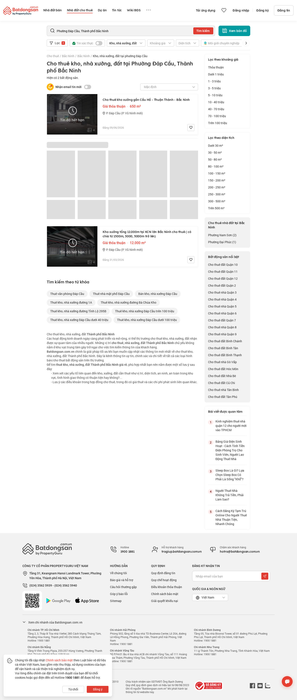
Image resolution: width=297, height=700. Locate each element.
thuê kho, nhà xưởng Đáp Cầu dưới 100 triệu (147, 320)
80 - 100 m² (216, 166)
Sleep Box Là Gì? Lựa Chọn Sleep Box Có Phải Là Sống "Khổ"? (229, 474)
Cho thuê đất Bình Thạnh (225, 355)
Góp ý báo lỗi (119, 594)
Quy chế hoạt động (164, 580)
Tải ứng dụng (205, 10)
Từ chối (73, 689)
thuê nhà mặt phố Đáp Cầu (111, 294)
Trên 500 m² (216, 208)
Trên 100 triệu (217, 123)
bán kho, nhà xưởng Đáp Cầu (157, 294)
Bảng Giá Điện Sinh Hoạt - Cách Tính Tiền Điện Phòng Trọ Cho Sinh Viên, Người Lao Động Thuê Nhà (230, 450)
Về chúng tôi (118, 573)
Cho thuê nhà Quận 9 (222, 334)
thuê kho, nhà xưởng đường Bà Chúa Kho (128, 302)
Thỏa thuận (216, 67)
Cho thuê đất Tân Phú (222, 397)
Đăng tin (283, 10)
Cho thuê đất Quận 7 (222, 320)
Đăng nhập (241, 10)
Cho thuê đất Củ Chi (221, 383)
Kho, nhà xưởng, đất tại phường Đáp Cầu (120, 56)
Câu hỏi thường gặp (123, 587)
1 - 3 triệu (214, 81)
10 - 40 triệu (216, 102)
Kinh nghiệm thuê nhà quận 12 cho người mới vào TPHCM (231, 425)
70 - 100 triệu (217, 116)
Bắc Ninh (68, 56)
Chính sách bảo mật (164, 594)
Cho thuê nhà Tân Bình (223, 390)
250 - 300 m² (216, 194)
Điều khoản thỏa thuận (166, 587)
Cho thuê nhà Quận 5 (222, 306)
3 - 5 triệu (214, 88)
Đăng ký (262, 10)
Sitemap (116, 601)
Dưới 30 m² (215, 145)
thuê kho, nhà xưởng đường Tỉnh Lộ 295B (78, 311)
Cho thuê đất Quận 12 (223, 278)
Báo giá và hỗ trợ (121, 580)
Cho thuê (53, 56)
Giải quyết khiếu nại (164, 601)
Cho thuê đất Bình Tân (223, 348)
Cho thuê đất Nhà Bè (222, 376)
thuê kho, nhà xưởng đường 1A (71, 302)
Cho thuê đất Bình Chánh (225, 341)
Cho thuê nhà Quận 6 (222, 313)
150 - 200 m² (216, 180)
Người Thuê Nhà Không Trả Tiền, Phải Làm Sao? (229, 495)
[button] (246, 43)
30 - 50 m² (215, 152)
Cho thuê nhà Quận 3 (222, 292)
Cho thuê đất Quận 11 (223, 271)
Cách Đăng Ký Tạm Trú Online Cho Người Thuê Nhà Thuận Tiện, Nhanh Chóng (231, 517)
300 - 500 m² (216, 201)
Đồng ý (97, 689)
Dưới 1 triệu (216, 74)
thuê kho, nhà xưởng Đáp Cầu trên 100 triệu (144, 311)
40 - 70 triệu (216, 109)
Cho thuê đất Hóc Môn (223, 369)
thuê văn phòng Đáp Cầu (67, 294)
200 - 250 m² (216, 187)
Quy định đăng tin (163, 573)
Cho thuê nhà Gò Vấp (222, 362)
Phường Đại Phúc (222, 242)
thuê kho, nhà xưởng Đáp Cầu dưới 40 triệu (79, 320)
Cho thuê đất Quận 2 (222, 285)
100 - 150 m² (216, 173)
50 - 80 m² (215, 159)
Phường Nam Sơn (222, 235)
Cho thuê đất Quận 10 (223, 265)
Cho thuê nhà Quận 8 (222, 327)
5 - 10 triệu (215, 95)
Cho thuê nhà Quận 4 (222, 299)
